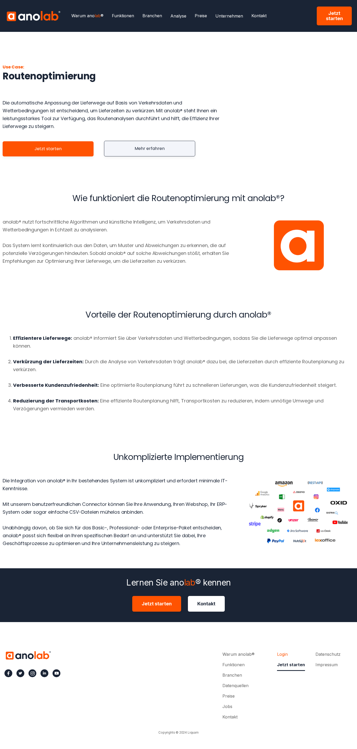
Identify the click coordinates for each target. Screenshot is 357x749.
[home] (33, 16)
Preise (201, 16)
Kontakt (259, 16)
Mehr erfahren (150, 148)
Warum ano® (87, 16)
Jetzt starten (334, 15)
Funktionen (123, 16)
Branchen (152, 16)
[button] (178, 16)
